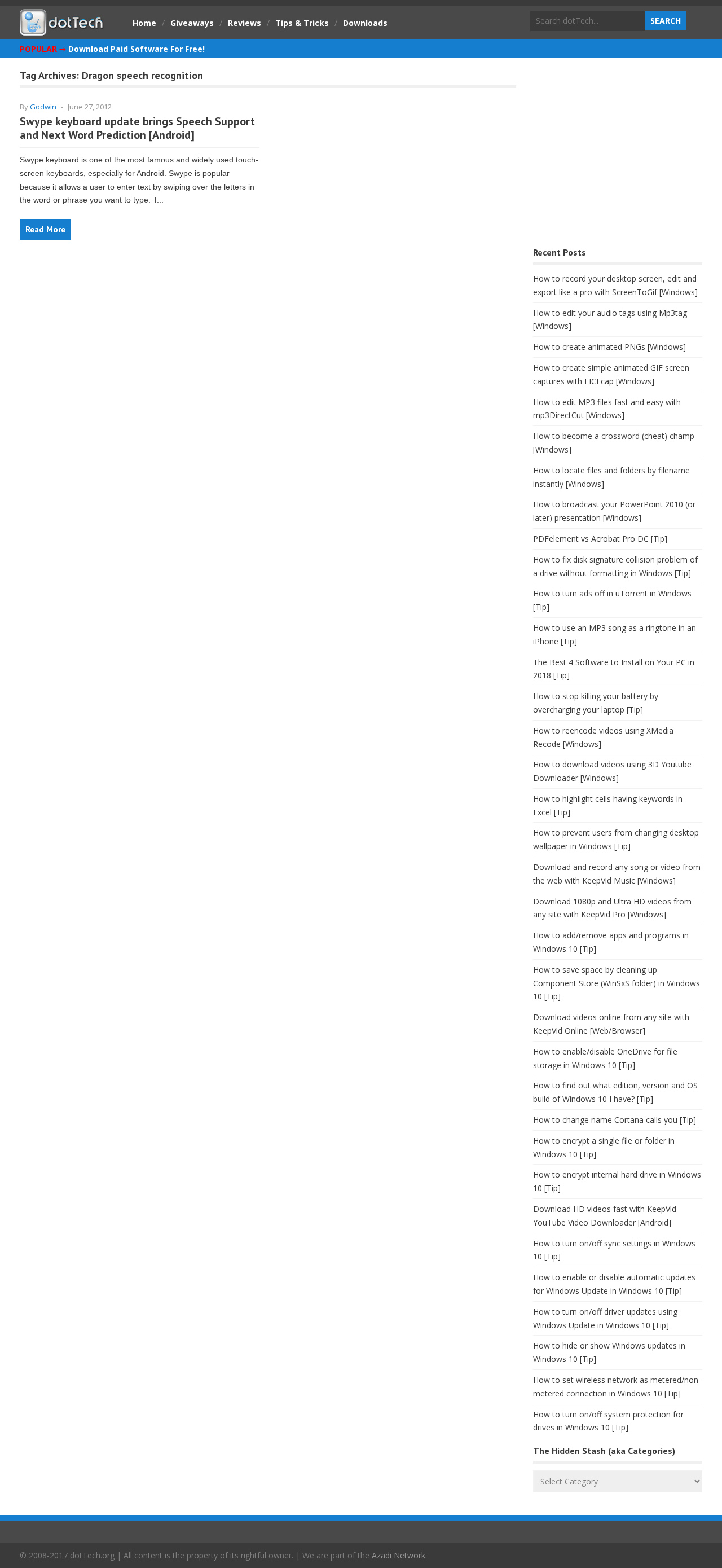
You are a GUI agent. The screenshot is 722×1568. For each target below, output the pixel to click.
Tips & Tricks (302, 22)
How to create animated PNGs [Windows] (609, 346)
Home (144, 22)
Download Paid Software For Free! (136, 48)
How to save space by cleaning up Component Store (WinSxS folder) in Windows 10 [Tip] (616, 983)
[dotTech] (62, 30)
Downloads (365, 22)
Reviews (244, 22)
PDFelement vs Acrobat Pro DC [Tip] (600, 538)
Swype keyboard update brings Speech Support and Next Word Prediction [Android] (137, 128)
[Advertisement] (617, 155)
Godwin (43, 107)
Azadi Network (398, 1555)
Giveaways (192, 22)
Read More (45, 229)
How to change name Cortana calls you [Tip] (614, 1119)
